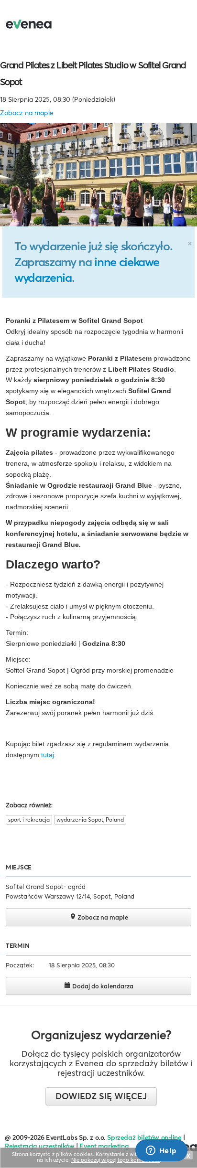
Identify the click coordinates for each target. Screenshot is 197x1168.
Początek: (20, 965)
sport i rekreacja (29, 819)
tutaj (47, 755)
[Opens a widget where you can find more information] (161, 1151)
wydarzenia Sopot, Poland (90, 819)
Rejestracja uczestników (40, 1146)
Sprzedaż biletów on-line (144, 1137)
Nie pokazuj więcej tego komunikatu (115, 1160)
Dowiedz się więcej (101, 1096)
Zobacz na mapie (27, 112)
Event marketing (104, 1146)
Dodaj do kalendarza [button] (102, 986)
